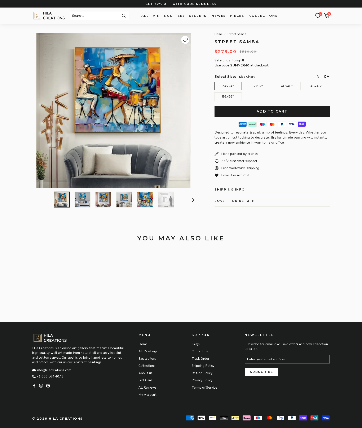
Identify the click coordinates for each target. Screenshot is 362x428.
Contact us (200, 351)
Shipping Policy (203, 366)
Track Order (200, 359)
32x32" (257, 86)
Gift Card (145, 380)
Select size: (225, 77)
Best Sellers (192, 16)
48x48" (316, 86)
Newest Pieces (228, 16)
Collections (263, 16)
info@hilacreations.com (54, 370)
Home (219, 34)
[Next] (192, 199)
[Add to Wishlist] (185, 40)
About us (145, 373)
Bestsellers (147, 359)
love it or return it (237, 201)
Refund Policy (202, 373)
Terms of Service (204, 387)
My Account (147, 395)
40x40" (287, 86)
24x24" (228, 86)
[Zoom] (113, 110)
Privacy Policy (202, 380)
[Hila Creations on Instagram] (41, 385)
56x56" (228, 96)
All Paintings (156, 16)
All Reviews (147, 387)
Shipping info (230, 189)
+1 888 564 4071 (50, 376)
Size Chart (247, 77)
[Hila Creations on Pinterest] (48, 385)
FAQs (196, 344)
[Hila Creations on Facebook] (34, 385)
